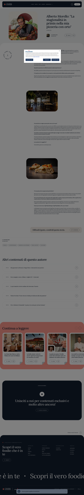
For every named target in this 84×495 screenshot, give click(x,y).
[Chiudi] (59, 51)
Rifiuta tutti (47, 59)
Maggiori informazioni (36, 56)
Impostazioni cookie (29, 59)
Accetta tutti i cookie (55, 59)
